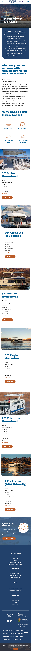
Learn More (5, 193)
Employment (15, 604)
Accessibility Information (15, 564)
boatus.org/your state (12, 55)
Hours (15, 602)
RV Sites (15, 559)
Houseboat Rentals (15, 574)
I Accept (16, 648)
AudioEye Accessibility (15, 606)
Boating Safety (15, 587)
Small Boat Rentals (16, 576)
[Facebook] (8, 621)
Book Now (7, 197)
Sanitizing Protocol (15, 591)
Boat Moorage (15, 578)
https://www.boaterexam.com (14, 54)
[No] (29, 647)
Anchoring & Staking (15, 589)
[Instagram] (11, 621)
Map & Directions (15, 562)
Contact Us (15, 600)
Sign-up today (8, 539)
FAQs (15, 560)
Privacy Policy (16, 646)
